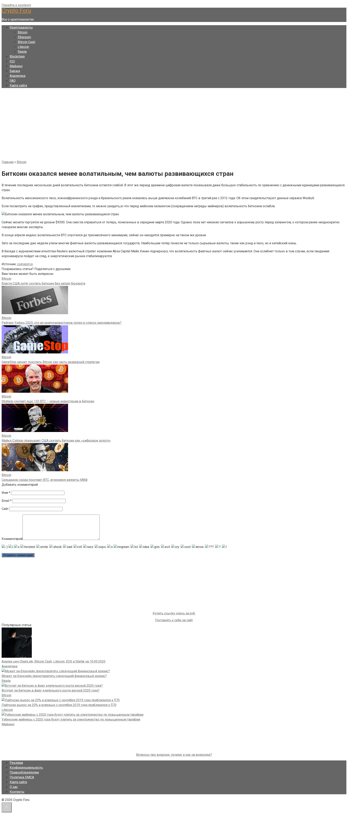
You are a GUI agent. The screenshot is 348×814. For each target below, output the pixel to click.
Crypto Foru (16, 10)
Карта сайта (18, 85)
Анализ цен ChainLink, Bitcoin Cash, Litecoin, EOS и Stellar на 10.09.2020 (53, 661)
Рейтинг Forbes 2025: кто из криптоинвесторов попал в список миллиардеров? (61, 323)
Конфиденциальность (26, 767)
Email (6, 501)
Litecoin (23, 47)
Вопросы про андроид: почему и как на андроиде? (174, 755)
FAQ (13, 81)
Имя (6, 493)
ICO (12, 61)
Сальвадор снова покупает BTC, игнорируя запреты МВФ (45, 480)
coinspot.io (25, 264)
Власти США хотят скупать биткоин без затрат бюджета (43, 283)
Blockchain (17, 56)
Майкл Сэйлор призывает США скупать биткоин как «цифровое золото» (56, 440)
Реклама (16, 763)
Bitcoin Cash (26, 42)
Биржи (15, 71)
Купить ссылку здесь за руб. (174, 613)
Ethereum (24, 37)
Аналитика (17, 76)
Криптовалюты (21, 27)
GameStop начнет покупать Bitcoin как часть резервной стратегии (50, 362)
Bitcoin (22, 32)
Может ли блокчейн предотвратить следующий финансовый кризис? (54, 676)
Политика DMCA (22, 777)
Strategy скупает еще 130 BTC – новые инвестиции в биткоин (48, 401)
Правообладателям (24, 772)
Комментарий (12, 539)
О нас (14, 787)
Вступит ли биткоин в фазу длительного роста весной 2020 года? (50, 690)
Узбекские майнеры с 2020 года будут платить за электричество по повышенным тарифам (71, 719)
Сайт (5, 509)
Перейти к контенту (16, 5)
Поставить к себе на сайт (174, 620)
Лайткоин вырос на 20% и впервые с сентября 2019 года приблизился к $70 (59, 705)
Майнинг (16, 66)
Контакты (17, 792)
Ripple (22, 52)
